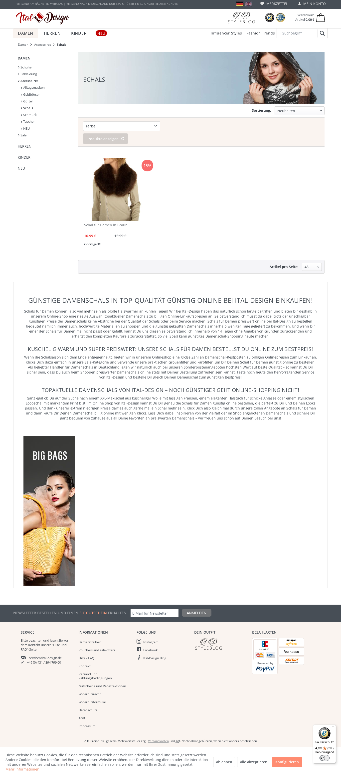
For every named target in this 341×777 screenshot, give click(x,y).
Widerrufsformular (92, 702)
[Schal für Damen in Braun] (113, 189)
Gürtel (27, 101)
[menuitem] (274, 3)
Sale (23, 135)
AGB (82, 718)
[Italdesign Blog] (220, 644)
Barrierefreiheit (90, 642)
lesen (54, 640)
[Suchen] (321, 33)
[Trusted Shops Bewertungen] (269, 17)
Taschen (28, 121)
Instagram (151, 642)
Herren (24, 146)
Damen (24, 58)
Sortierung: (261, 110)
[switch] (325, 758)
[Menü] (333, 728)
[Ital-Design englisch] (248, 3)
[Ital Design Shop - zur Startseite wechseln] (42, 18)
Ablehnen (224, 762)
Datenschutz (88, 710)
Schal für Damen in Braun (106, 225)
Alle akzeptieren (253, 762)
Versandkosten (158, 741)
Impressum (87, 726)
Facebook (150, 650)
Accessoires (29, 80)
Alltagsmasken (33, 87)
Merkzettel (276, 3)
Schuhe (25, 67)
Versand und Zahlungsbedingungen (95, 676)
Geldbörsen (31, 94)
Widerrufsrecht (90, 694)
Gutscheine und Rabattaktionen (102, 686)
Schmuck (29, 114)
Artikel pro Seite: (284, 266)
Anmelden (196, 612)
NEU (26, 128)
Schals (27, 108)
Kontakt (85, 666)
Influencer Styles (226, 33)
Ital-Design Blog (154, 658)
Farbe (90, 126)
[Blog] (241, 17)
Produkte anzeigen (102, 138)
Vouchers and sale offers (97, 650)
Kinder (24, 157)
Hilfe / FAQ (86, 658)
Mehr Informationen (22, 769)
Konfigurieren (287, 762)
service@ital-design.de (45, 658)
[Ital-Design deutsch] (240, 3)
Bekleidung (28, 74)
